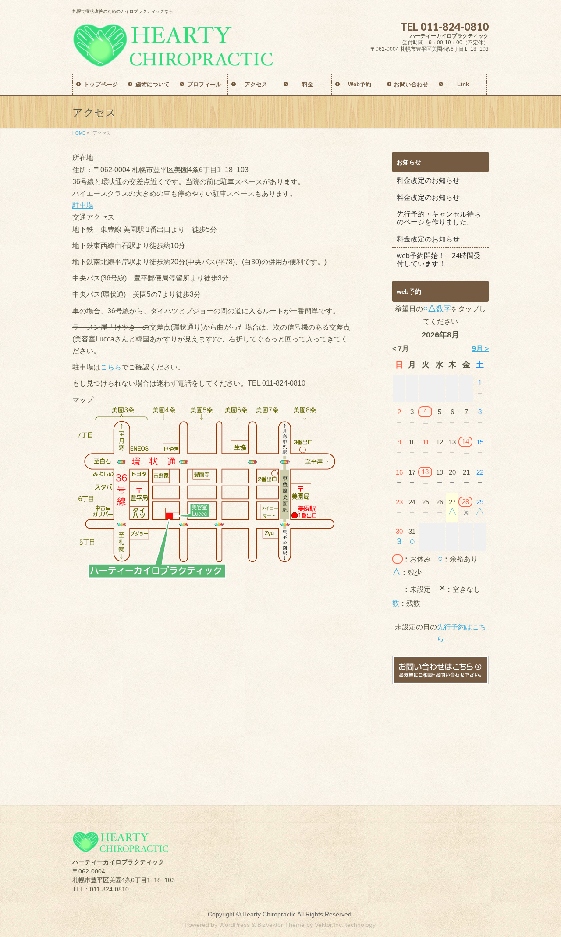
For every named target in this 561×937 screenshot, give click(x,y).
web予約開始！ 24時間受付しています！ (439, 259)
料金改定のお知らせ (428, 180)
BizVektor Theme (281, 924)
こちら (110, 367)
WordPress (234, 924)
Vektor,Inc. (329, 924)
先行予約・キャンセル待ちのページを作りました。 (439, 218)
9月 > (480, 348)
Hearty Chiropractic (269, 914)
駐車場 (82, 205)
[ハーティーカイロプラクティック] (172, 57)
